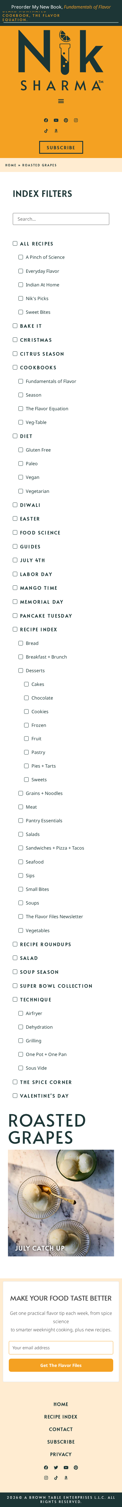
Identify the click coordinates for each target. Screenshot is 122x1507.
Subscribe (61, 1441)
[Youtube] (56, 120)
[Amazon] (56, 130)
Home (11, 165)
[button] (61, 101)
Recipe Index (61, 1416)
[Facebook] (46, 120)
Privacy (61, 1454)
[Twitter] (56, 1467)
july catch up (40, 1248)
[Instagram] (76, 120)
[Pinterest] (66, 120)
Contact (61, 1429)
